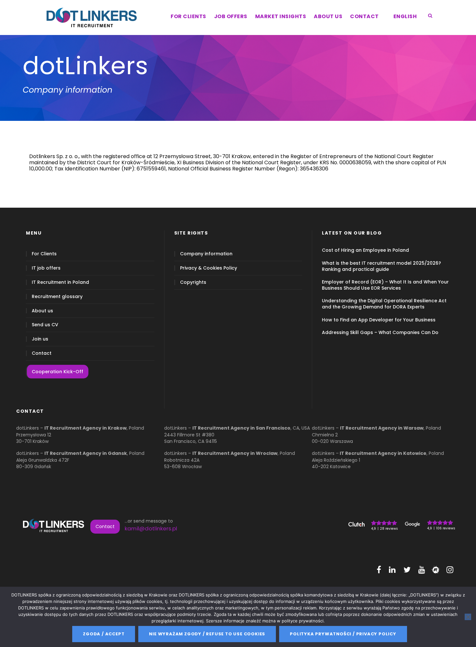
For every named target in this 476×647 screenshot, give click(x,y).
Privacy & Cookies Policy (208, 268)
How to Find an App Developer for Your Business (379, 320)
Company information (206, 254)
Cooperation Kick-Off (57, 371)
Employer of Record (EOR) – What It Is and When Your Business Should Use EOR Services (385, 285)
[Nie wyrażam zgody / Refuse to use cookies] (468, 617)
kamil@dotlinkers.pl (151, 528)
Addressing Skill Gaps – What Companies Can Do (380, 332)
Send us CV (45, 325)
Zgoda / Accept (103, 634)
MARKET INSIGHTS (280, 16)
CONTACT (364, 16)
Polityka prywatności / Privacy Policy (343, 634)
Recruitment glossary (57, 296)
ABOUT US (328, 16)
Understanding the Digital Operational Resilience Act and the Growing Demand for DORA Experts (384, 303)
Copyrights (193, 282)
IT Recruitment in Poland (60, 282)
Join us (40, 339)
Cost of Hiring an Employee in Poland (365, 250)
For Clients (44, 254)
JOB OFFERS (230, 16)
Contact (41, 353)
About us (42, 311)
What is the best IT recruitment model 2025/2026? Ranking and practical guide (381, 266)
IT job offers (46, 268)
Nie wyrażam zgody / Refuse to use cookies (207, 634)
